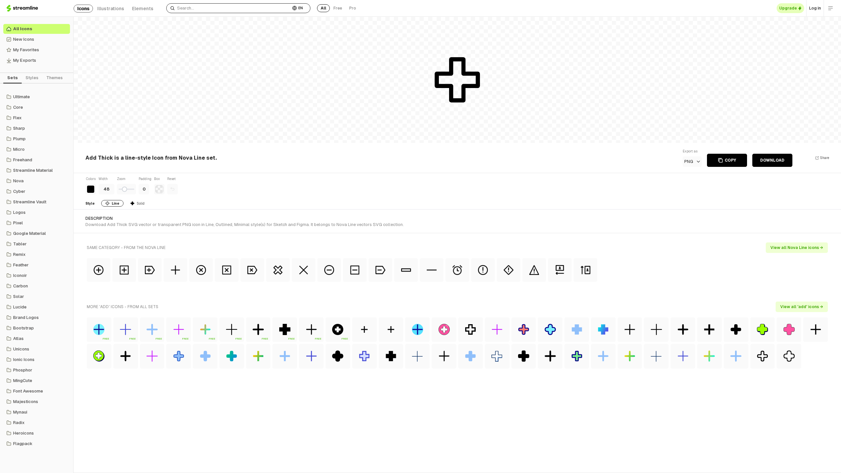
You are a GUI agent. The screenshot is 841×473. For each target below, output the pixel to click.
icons (83, 8)
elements (142, 8)
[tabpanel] (36, 270)
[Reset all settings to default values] (172, 189)
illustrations (110, 8)
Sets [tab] (12, 77)
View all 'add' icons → (801, 306)
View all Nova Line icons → (796, 247)
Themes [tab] (54, 77)
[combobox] (228, 8)
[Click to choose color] (90, 189)
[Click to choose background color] (159, 189)
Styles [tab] (32, 77)
